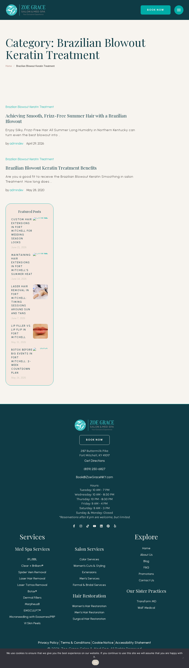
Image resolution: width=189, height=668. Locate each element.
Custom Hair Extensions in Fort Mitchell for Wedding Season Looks (21, 231)
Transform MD (146, 601)
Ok (95, 662)
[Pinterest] (108, 526)
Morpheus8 (32, 604)
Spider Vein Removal (32, 572)
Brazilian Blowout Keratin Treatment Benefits (51, 168)
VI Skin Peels (32, 623)
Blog (146, 561)
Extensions (89, 572)
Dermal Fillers (32, 597)
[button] (156, 10)
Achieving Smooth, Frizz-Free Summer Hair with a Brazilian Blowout (66, 118)
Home (9, 66)
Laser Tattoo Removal (32, 585)
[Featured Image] (40, 224)
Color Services (89, 559)
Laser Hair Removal (32, 578)
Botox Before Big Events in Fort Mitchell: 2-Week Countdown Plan (21, 361)
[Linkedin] (101, 526)
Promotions (146, 574)
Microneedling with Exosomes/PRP (32, 616)
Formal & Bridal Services (89, 585)
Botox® (32, 591)
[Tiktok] (88, 526)
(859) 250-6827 (94, 469)
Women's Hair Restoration (89, 606)
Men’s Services (89, 578)
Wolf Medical (146, 607)
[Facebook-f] (74, 526)
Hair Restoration (89, 596)
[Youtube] (94, 526)
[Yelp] (115, 526)
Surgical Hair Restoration (89, 618)
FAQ (146, 567)
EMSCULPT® (32, 610)
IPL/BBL (32, 559)
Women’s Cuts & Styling (89, 565)
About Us (146, 554)
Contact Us (146, 580)
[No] (184, 658)
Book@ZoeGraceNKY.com (94, 477)
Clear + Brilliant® (32, 565)
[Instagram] (81, 526)
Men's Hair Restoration (89, 612)
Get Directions (94, 461)
